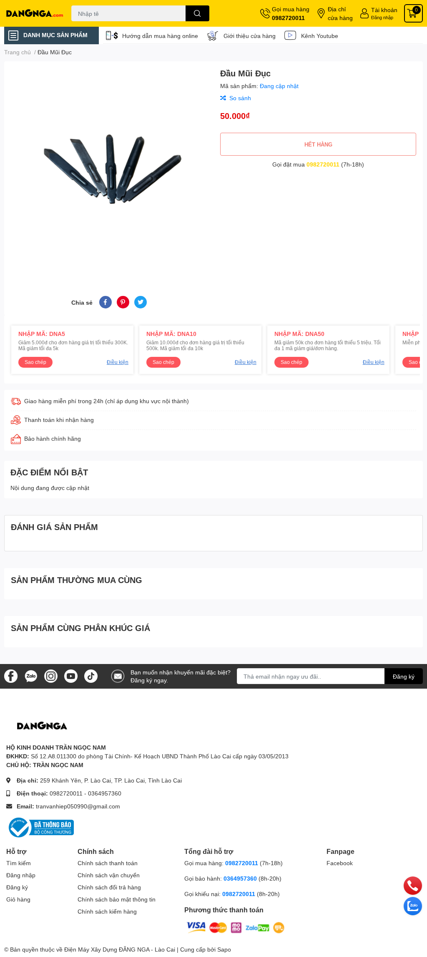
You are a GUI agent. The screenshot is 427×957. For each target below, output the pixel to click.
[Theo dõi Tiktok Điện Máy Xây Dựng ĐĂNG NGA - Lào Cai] (91, 675)
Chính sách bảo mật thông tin (117, 899)
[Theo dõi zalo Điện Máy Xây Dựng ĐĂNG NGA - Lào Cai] (31, 675)
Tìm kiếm (18, 862)
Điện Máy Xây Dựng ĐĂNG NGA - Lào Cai (119, 949)
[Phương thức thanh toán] (235, 926)
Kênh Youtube (319, 35)
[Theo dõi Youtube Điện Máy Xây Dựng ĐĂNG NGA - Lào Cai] (71, 675)
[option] (108, 168)
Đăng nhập (382, 17)
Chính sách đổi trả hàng (109, 887)
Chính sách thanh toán (108, 862)
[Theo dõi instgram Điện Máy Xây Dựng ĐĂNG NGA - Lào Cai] (51, 675)
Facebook (340, 862)
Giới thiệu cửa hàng (250, 35)
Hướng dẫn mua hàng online (160, 35)
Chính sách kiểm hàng (107, 911)
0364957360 (104, 793)
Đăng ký (403, 676)
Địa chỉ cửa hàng (340, 13)
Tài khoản (384, 9)
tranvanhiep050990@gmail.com (78, 806)
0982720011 (288, 17)
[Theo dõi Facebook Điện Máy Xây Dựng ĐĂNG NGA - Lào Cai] (11, 675)
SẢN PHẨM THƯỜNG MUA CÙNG (76, 580)
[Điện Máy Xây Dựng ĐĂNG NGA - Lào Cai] (35, 13)
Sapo (224, 949)
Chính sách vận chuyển (109, 875)
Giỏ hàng (18, 899)
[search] (197, 13)
